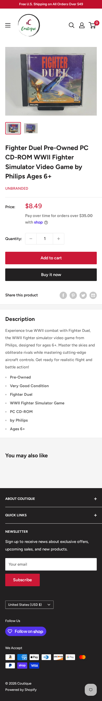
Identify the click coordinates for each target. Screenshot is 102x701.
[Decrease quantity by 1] (30, 238)
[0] (92, 25)
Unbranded (16, 188)
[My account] (81, 25)
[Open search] (72, 25)
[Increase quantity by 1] (58, 238)
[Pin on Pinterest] (73, 295)
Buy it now (51, 274)
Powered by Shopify (21, 690)
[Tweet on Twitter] (83, 295)
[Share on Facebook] (63, 295)
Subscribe (22, 579)
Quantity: (13, 238)
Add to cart (51, 257)
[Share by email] (93, 295)
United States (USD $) (25, 605)
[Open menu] (7, 25)
